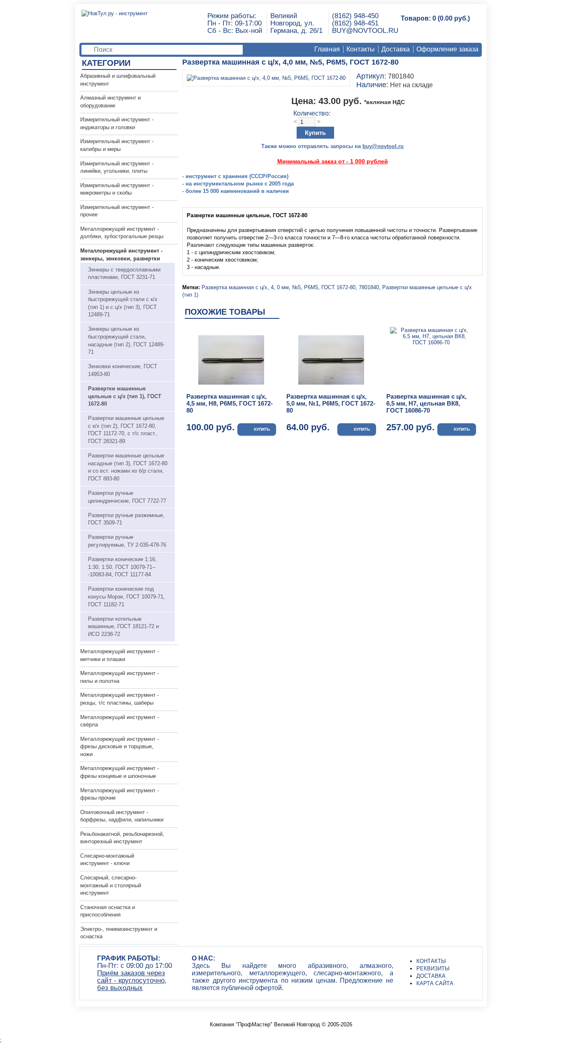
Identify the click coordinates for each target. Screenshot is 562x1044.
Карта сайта (434, 983)
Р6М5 (311, 287)
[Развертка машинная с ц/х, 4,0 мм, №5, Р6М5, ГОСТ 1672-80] (266, 78)
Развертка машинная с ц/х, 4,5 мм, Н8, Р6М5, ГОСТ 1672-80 (229, 403)
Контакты (360, 49)
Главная (327, 49)
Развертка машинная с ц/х (234, 287)
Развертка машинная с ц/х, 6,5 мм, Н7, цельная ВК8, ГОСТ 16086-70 (426, 403)
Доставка (395, 49)
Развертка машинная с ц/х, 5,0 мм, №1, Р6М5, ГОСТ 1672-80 (330, 403)
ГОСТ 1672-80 (338, 287)
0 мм (283, 287)
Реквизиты (433, 968)
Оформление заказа (447, 49)
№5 (296, 287)
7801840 (369, 287)
